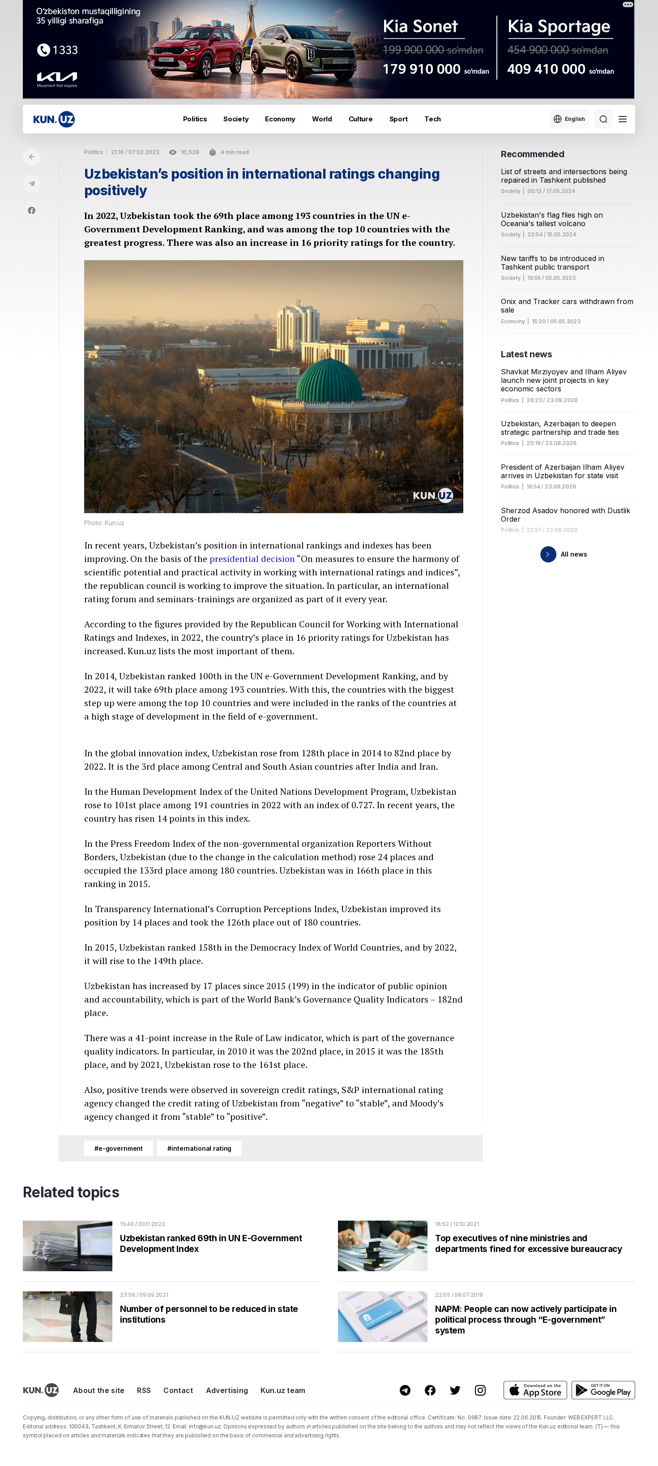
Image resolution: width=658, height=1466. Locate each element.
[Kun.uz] (54, 119)
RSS (144, 1390)
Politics (195, 119)
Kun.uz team (283, 1390)
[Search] (603, 119)
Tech (432, 119)
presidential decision (252, 559)
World (322, 119)
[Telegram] (32, 184)
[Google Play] (603, 1390)
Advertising (227, 1390)
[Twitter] (455, 1390)
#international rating (199, 1148)
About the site (98, 1390)
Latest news (526, 354)
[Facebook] (32, 210)
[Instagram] (480, 1390)
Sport (398, 119)
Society (235, 119)
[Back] (32, 157)
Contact (178, 1390)
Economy (280, 119)
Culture (361, 119)
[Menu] (622, 119)
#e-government (118, 1148)
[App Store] (535, 1390)
